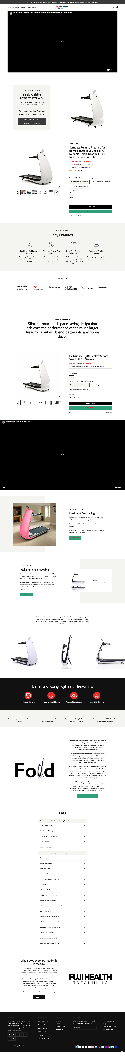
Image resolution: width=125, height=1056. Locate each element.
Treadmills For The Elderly (110, 1026)
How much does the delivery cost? (49, 916)
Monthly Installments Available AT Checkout (32, 121)
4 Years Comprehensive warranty (101, 181)
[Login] (113, 7)
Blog (104, 1024)
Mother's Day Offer (32, 7)
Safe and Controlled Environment (49, 879)
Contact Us (59, 1024)
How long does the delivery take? (49, 895)
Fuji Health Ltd (73, 143)
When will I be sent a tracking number (50, 943)
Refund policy (59, 1029)
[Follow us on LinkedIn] (13, 1038)
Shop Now (39, 997)
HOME (9, 7)
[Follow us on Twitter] (13, 1034)
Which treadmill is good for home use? (50, 927)
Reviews (23, 7)
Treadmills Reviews (108, 1021)
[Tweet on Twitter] (78, 215)
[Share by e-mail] (80, 215)
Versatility (43, 884)
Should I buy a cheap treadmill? (49, 938)
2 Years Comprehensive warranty (79, 181)
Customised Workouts (46, 863)
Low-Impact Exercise (46, 874)
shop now (75, 537)
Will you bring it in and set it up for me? (51, 906)
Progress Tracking (45, 868)
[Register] (94, 1027)
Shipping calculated (81, 164)
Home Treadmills (108, 1029)
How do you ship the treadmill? (48, 900)
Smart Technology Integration (48, 836)
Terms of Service (27, 1046)
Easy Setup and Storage (46, 831)
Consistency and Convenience (48, 858)
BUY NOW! (95, 2)
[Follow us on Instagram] (17, 1034)
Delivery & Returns (61, 1026)
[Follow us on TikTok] (10, 1038)
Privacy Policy (17, 1046)
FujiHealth (72, 352)
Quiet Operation (44, 842)
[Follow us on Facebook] (10, 1034)
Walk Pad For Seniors (87, 796)
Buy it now (90, 211)
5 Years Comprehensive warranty (79, 186)
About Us (58, 1021)
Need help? (109, 412)
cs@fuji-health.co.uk (107, 721)
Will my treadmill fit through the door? (50, 890)
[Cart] (116, 7)
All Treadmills (16, 7)
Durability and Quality (46, 847)
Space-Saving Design (46, 825)
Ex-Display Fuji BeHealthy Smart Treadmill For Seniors (88, 357)
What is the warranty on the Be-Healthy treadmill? (54, 922)
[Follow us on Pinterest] (21, 1034)
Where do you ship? (45, 911)
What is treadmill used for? (47, 933)
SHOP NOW (26, 594)
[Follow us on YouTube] (25, 1034)
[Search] (110, 7)
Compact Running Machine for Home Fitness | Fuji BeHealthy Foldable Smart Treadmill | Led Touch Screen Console (87, 152)
